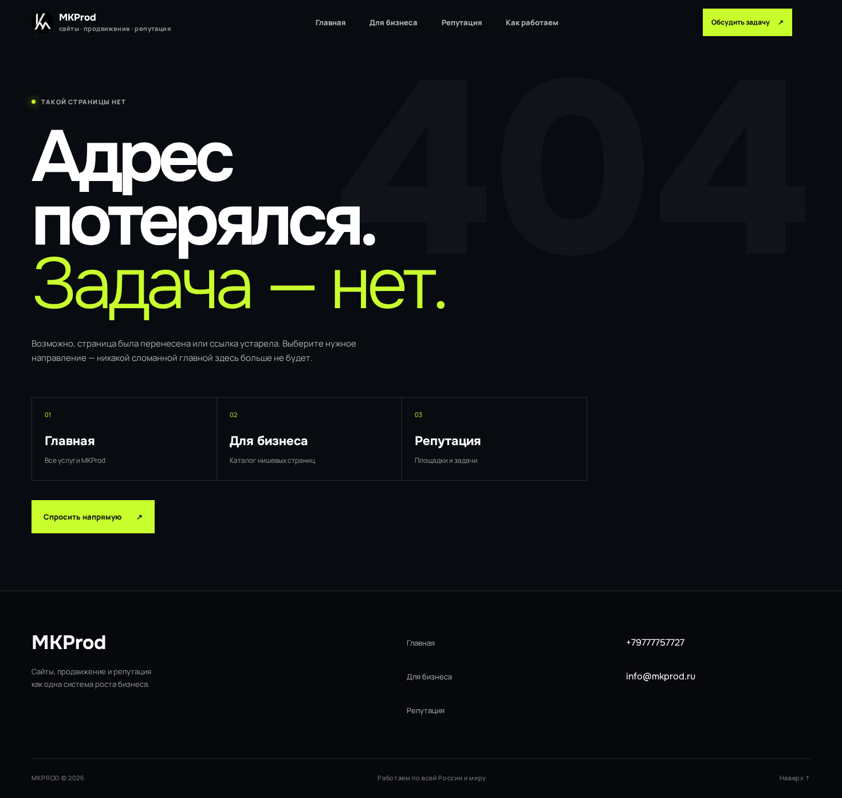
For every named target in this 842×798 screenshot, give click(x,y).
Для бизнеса (393, 22)
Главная (331, 22)
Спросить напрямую (93, 517)
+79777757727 (655, 642)
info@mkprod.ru (660, 676)
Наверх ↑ (795, 777)
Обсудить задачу (747, 22)
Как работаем (532, 22)
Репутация (462, 22)
